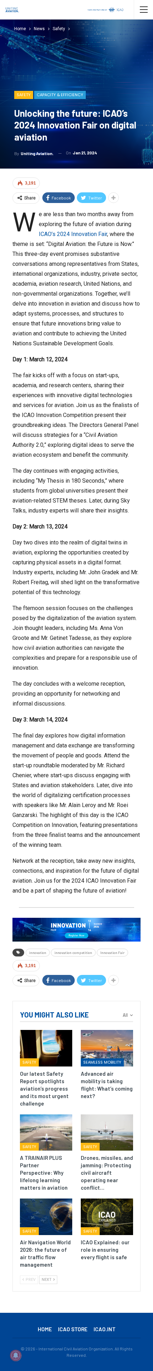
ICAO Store (73, 1329)
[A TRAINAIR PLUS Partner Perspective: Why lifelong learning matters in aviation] (46, 1132)
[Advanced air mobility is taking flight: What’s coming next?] (107, 1048)
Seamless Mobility (102, 1062)
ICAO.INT (105, 1329)
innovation (37, 952)
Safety (24, 95)
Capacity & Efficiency (60, 95)
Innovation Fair (112, 952)
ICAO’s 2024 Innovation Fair (73, 234)
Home (45, 1329)
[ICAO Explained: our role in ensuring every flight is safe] (107, 1217)
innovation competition (73, 952)
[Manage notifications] (15, 1355)
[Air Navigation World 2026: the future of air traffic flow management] (46, 1217)
